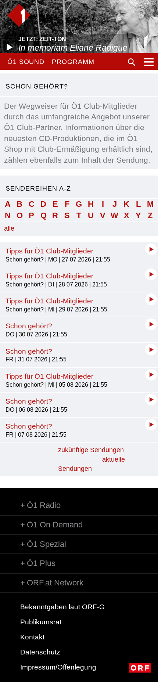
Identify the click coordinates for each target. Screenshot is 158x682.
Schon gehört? (29, 326)
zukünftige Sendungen (91, 450)
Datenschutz (40, 652)
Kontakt (32, 637)
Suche (131, 62)
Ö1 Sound (25, 61)
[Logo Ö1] (18, 15)
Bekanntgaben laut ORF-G (62, 607)
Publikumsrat (40, 622)
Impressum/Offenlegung (58, 667)
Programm (73, 61)
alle (9, 228)
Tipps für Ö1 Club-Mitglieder (49, 251)
